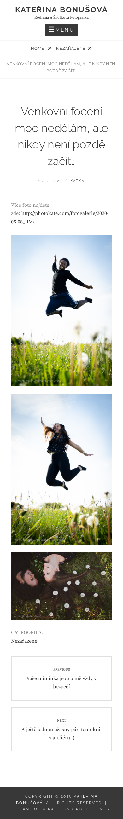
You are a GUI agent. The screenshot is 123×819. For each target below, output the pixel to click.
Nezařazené (70, 48)
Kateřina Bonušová (61, 9)
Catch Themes (91, 809)
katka (77, 181)
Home (38, 48)
